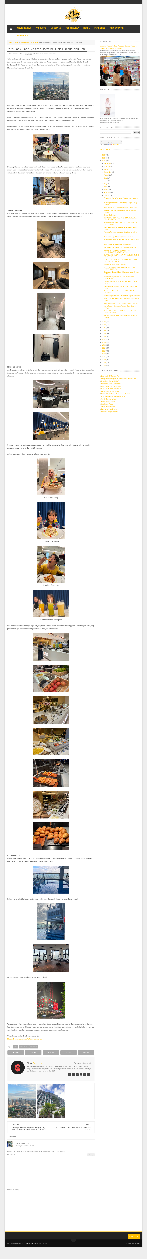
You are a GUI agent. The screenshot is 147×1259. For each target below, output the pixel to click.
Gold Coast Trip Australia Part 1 (111, 386)
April (106, 187)
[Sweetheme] (69, 1074)
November (107, 166)
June (106, 181)
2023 (104, 322)
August (106, 175)
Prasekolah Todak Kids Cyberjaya (115, 264)
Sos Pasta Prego (107, 404)
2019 (104, 333)
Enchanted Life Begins (30, 1243)
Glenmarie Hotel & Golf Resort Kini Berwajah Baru (120, 247)
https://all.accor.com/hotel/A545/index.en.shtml (24, 1039)
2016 (104, 342)
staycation (34, 42)
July (105, 178)
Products (40, 28)
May (105, 184)
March (106, 189)
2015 (104, 345)
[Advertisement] (51, 1210)
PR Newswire (117, 28)
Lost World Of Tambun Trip (110, 376)
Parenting (99, 28)
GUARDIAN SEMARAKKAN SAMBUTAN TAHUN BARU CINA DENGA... (120, 260)
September (108, 172)
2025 (104, 158)
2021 (104, 328)
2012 (104, 354)
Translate (115, 145)
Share (34, 1052)
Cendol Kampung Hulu (108, 399)
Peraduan (22, 35)
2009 (104, 362)
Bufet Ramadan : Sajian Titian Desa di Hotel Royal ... (121, 207)
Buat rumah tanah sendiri (109, 409)
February (107, 192)
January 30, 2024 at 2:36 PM (25, 1146)
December (107, 163)
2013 (104, 351)
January (107, 195)
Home (10, 42)
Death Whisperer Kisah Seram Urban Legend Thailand (122, 296)
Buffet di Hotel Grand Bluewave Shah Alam (115, 394)
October (107, 169)
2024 (104, 161)
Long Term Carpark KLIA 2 (110, 381)
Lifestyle (56, 28)
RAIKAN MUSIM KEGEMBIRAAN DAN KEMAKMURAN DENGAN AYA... (117, 251)
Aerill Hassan (21, 1143)
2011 (104, 357)
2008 (104, 365)
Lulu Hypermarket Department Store (113, 396)
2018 (104, 336)
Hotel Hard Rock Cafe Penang (111, 384)
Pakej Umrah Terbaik (108, 401)
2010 (104, 360)
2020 (104, 330)
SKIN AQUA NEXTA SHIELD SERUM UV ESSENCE (121, 303)
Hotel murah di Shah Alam (110, 391)
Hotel (86, 28)
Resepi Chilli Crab (110, 215)
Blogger (137, 1243)
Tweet (17, 1052)
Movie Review (24, 28)
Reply (91, 1155)
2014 (104, 348)
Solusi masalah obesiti (108, 406)
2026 (104, 155)
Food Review (72, 28)
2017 (104, 339)
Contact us (135, 1236)
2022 (104, 325)
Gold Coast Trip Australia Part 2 (111, 389)
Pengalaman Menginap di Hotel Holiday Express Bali (118, 378)
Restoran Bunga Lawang (109, 412)
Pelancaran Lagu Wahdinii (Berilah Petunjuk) (118, 237)
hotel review (25, 42)
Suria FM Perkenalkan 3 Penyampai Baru (117, 244)
